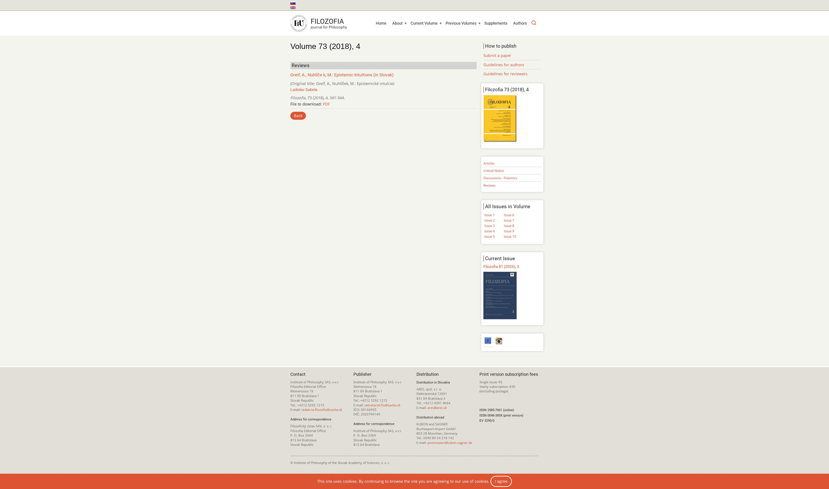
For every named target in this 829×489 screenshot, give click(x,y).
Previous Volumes (461, 23)
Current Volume (424, 23)
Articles (488, 163)
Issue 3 (489, 225)
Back (298, 115)
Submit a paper (497, 55)
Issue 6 (509, 215)
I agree (501, 481)
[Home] (298, 23)
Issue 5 (489, 236)
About (397, 23)
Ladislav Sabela (303, 89)
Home (381, 23)
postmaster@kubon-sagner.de (449, 442)
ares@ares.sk (437, 408)
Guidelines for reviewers (505, 73)
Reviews (489, 185)
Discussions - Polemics (500, 178)
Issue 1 (489, 215)
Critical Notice (493, 170)
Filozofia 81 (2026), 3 (501, 266)
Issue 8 (509, 225)
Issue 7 (509, 220)
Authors (520, 23)
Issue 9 (509, 231)
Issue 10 (510, 236)
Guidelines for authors (503, 64)
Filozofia (327, 21)
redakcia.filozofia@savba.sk (321, 409)
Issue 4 (489, 231)
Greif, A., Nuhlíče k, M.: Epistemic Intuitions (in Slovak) (342, 74)
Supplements (495, 23)
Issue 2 (489, 220)
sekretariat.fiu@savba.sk (382, 405)
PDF (326, 104)
